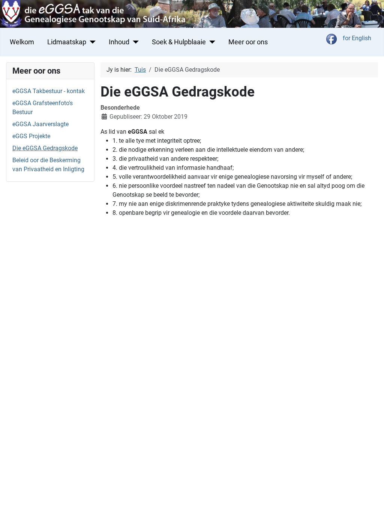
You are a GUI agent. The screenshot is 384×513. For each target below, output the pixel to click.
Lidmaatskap (66, 42)
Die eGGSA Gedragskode (45, 148)
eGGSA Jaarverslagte (40, 124)
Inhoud (119, 42)
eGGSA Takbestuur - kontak (48, 91)
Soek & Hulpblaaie (179, 42)
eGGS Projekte (31, 136)
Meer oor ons (248, 42)
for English (357, 38)
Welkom (22, 42)
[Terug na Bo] (371, 499)
